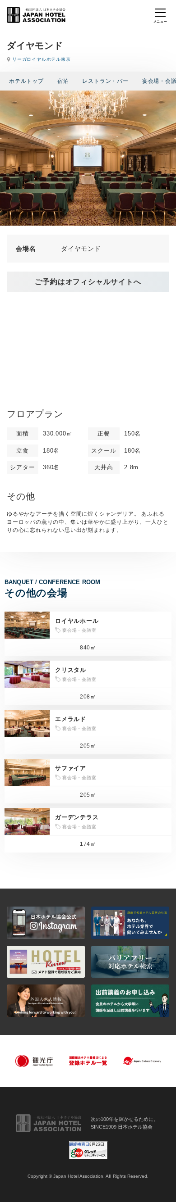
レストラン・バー (105, 81)
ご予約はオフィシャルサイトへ (88, 282)
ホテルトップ (26, 81)
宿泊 (63, 81)
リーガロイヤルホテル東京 (41, 59)
